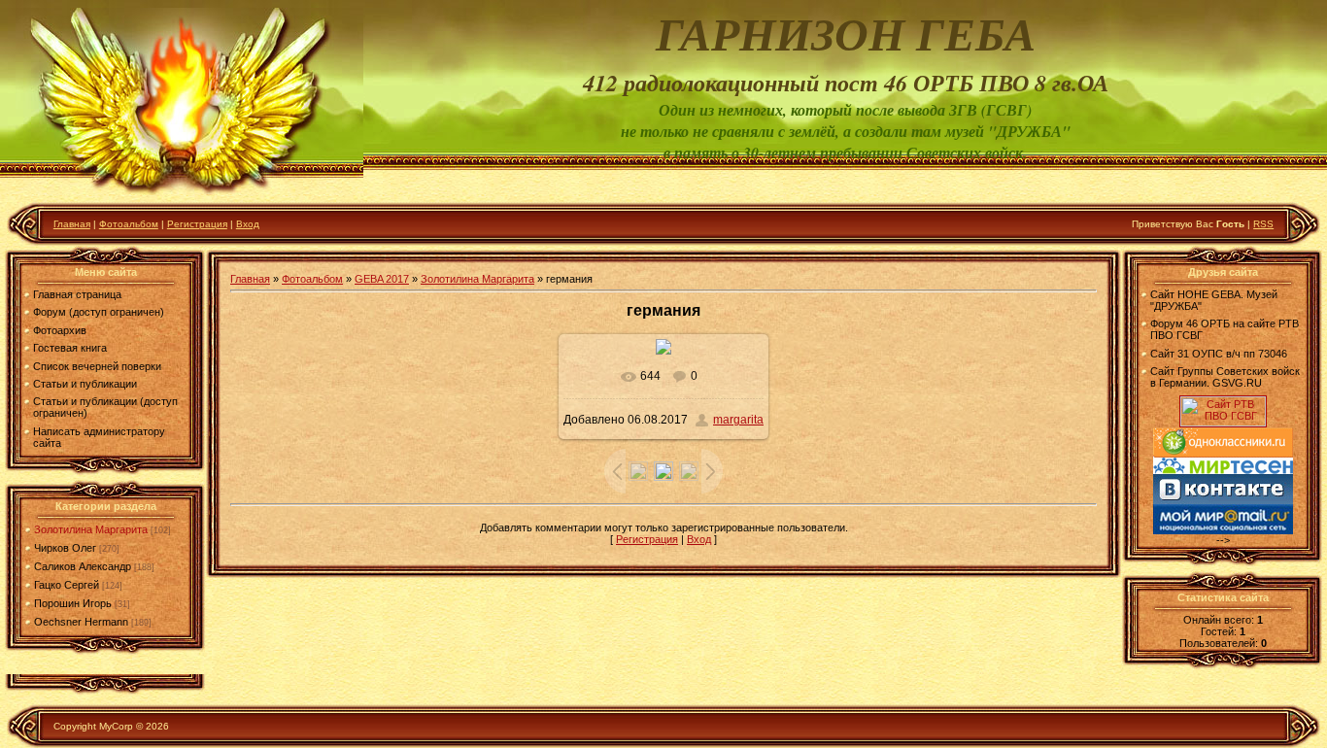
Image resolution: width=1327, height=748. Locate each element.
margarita (738, 419)
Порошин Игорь (73, 603)
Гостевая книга (70, 348)
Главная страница (77, 294)
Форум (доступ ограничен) (98, 312)
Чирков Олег (65, 548)
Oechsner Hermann (81, 622)
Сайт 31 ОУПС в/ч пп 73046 (1218, 353)
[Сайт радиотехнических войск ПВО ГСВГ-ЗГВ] (1223, 422)
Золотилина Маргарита (91, 529)
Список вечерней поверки (97, 366)
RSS (1263, 224)
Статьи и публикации (85, 384)
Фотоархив (59, 330)
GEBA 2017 (382, 279)
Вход (247, 224)
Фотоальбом (128, 224)
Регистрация (197, 224)
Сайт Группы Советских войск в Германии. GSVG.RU (1225, 377)
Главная (71, 224)
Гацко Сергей (66, 585)
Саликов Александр (82, 566)
